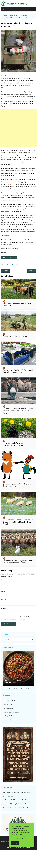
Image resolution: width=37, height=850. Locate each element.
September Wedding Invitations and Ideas (16, 804)
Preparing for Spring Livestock (15, 336)
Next (30, 270)
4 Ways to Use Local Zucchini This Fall (15, 807)
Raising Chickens (10, 257)
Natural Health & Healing (11, 712)
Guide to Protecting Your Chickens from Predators (17, 485)
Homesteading (7, 720)
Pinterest (17, 264)
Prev (6, 270)
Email (3, 599)
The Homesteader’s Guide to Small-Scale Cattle (17, 305)
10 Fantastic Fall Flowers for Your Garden (16, 800)
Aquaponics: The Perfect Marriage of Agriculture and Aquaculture (18, 371)
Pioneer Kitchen (8, 708)
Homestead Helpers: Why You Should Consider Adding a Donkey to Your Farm (18, 411)
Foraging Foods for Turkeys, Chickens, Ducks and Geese (14, 444)
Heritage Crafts (8, 716)
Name (3, 591)
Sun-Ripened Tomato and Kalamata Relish (15, 681)
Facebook (3, 264)
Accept (15, 843)
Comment (5, 580)
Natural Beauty (8, 704)
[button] (7, 688)
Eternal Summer (8, 796)
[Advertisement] (18, 128)
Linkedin (12, 264)
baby (22, 209)
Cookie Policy (21, 839)
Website (3, 608)
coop (10, 184)
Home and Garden (9, 700)
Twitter (7, 264)
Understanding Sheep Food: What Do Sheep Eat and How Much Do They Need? (18, 522)
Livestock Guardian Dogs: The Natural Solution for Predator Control (18, 562)
